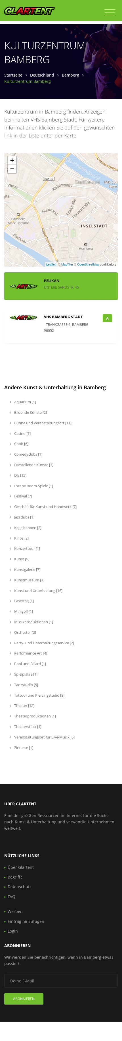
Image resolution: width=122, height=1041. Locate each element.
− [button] (12, 168)
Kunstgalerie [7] (26, 569)
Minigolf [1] (23, 611)
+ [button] (12, 160)
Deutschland (42, 75)
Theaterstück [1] (27, 726)
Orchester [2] (24, 632)
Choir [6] (20, 443)
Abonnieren (24, 998)
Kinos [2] (21, 538)
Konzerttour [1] (26, 548)
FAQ (11, 896)
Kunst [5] (21, 558)
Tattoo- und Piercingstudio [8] (38, 695)
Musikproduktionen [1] (33, 621)
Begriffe (15, 877)
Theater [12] (23, 705)
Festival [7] (22, 496)
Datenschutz (19, 886)
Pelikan (52, 280)
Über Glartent (21, 867)
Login (13, 931)
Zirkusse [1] (23, 747)
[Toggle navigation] (110, 12)
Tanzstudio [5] (25, 684)
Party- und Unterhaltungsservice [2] (43, 642)
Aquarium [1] (24, 401)
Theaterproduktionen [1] (34, 716)
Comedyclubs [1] (27, 454)
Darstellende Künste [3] (33, 464)
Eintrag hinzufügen (26, 921)
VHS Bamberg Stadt (63, 316)
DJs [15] (19, 475)
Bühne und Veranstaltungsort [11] (42, 422)
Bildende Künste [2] (30, 412)
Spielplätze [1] (25, 674)
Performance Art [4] (30, 653)
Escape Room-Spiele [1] (33, 485)
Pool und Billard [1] (29, 663)
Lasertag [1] (23, 600)
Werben (15, 911)
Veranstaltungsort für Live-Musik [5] (44, 737)
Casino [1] (22, 433)
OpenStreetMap (88, 264)
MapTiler (67, 264)
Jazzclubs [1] (23, 517)
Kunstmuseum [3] (28, 580)
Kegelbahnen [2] (27, 527)
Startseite (13, 75)
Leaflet (51, 264)
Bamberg (70, 75)
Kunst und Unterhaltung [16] (37, 590)
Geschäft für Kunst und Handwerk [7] (45, 506)
